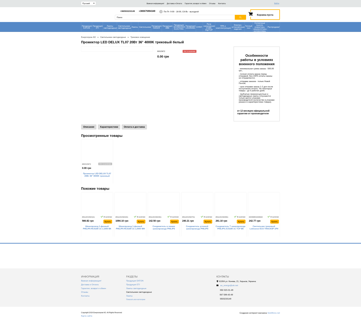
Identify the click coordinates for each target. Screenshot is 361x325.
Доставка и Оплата (174, 4)
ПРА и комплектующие (223, 27)
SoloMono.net (274, 313)
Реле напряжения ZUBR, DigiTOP (209, 27)
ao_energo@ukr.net (229, 285)
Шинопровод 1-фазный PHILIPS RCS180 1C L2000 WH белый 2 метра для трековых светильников (130, 227)
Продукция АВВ (167, 27)
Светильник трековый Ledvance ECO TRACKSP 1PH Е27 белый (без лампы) (264, 227)
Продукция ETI (98, 27)
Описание (88, 127)
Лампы (135, 27)
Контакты (222, 4)
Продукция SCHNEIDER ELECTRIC (179, 27)
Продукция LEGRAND (191, 27)
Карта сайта (86, 316)
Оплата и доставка (134, 127)
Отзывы (212, 4)
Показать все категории (135, 299)
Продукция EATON (87, 27)
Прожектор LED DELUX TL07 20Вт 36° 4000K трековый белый (97, 174)
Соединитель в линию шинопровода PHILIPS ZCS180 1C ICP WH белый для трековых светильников (164, 227)
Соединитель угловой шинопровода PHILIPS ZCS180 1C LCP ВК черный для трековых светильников (197, 227)
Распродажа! (274, 27)
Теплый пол (248, 27)
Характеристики (109, 127)
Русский (86, 3)
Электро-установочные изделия (238, 27)
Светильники (145, 27)
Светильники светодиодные (124, 27)
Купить (108, 221)
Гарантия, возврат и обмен (195, 4)
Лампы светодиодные (110, 27)
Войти (276, 3)
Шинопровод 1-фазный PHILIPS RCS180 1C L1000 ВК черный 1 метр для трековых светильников (97, 227)
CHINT (199, 27)
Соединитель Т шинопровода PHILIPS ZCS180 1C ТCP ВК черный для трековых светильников (230, 227)
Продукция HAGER (157, 27)
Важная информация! (155, 4)
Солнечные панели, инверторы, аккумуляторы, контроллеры (260, 27)
